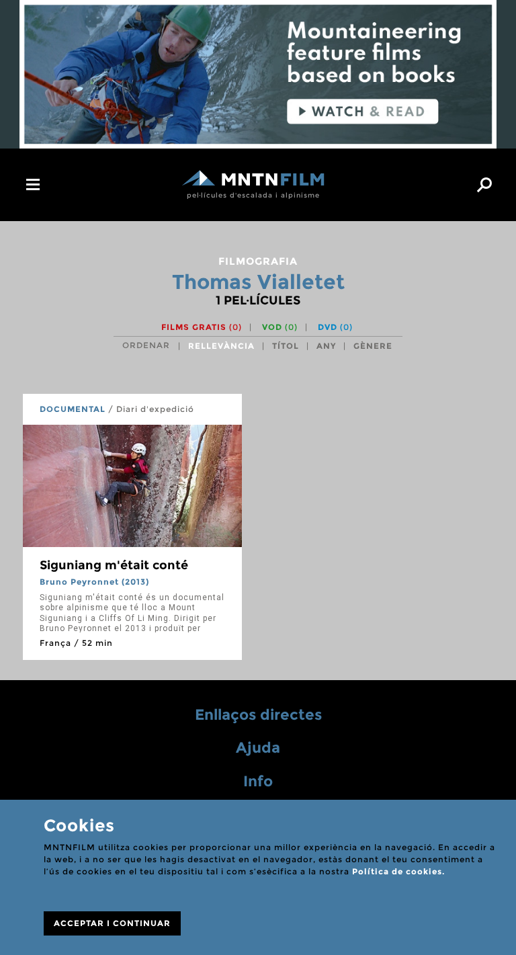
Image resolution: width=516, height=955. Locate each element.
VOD (280, 327)
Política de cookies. (398, 871)
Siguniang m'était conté (114, 565)
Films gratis (201, 327)
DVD (335, 327)
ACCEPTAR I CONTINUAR (112, 923)
